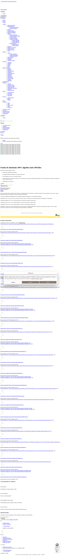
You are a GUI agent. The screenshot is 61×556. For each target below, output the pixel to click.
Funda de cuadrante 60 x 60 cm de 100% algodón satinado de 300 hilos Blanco (13, 252)
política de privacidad (14, 519)
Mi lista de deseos (6, 111)
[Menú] (59, 543)
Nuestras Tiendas (6, 526)
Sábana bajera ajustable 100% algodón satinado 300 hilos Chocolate (12, 404)
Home (4, 140)
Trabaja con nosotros (7, 524)
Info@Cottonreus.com (12, 1)
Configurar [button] (43, 554)
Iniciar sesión (5, 113)
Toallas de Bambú (13, 54)
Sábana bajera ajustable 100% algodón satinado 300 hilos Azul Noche (12, 305)
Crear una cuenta (6, 112)
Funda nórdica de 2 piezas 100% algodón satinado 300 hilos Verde (11, 263)
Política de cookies (6, 542)
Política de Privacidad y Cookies (36, 278)
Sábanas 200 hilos (15, 40)
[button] (3, 227)
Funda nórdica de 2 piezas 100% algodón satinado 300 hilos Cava (11, 328)
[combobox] (5, 121)
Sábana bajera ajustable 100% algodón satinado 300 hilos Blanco (11, 240)
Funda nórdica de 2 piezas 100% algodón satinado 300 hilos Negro (11, 458)
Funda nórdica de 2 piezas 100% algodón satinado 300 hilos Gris (11, 427)
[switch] (57, 551)
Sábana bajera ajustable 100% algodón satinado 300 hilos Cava (11, 339)
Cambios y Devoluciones (7, 539)
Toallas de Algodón (13, 56)
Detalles (2, 190)
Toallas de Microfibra (14, 55)
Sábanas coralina (15, 44)
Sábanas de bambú (13, 38)
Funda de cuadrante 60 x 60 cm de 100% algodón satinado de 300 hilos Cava (13, 351)
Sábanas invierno (13, 43)
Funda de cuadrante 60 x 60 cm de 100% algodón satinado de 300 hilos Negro (13, 476)
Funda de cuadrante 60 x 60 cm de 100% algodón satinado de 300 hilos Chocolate (14, 416)
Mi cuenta (5, 110)
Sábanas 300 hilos (15, 41)
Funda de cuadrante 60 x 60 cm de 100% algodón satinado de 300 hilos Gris (13, 447)
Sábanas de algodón (14, 39)
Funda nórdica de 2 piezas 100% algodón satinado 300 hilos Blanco (11, 229)
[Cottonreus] (3, 17)
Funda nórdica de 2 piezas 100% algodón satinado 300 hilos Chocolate (12, 396)
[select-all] (22, 222)
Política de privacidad (7, 541)
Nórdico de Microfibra (14, 27)
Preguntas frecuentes (7, 538)
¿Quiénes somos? (6, 523)
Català (4, 13)
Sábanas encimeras (13, 34)
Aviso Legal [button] (18, 554)
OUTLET (14, 7)
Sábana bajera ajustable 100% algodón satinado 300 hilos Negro (11, 467)
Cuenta (4, 21)
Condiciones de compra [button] (36, 554)
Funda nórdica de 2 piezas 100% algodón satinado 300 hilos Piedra (11, 362)
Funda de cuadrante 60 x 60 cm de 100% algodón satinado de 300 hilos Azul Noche (14, 317)
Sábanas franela (15, 45)
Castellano (3, 11)
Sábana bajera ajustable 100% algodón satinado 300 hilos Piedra (11, 373)
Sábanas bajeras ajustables (15, 35)
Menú (4, 20)
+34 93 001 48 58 (4, 1)
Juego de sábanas (13, 36)
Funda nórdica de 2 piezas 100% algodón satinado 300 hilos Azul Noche (12, 294)
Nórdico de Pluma (13, 28)
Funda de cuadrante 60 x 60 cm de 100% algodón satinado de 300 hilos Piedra (13, 385)
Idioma (4, 22)
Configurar (13, 282)
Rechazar (30, 282)
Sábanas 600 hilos (15, 42)
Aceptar (47, 282)
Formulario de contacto (7, 547)
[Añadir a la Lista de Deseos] (0, 187)
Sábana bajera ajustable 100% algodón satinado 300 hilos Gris (11, 438)
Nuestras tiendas (4, 9)
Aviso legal (5, 540)
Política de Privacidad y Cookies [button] (25, 554)
